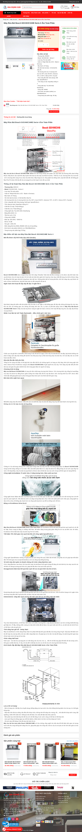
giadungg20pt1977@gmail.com (14, 815)
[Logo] (12, 7)
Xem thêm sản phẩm (72, 741)
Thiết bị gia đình (39, 802)
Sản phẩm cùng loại (12, 741)
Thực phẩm (38, 813)
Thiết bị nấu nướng (40, 796)
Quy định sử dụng (63, 802)
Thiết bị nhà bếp (39, 800)
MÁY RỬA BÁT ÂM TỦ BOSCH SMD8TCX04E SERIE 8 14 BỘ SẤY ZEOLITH (12, 763)
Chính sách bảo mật (63, 796)
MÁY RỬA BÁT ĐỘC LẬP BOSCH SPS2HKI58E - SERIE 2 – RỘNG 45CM (31, 763)
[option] (8, 66)
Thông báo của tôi (74, 1)
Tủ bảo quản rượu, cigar (41, 809)
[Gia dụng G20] (9, 787)
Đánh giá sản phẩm (12, 735)
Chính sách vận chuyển (64, 798)
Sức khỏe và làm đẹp (41, 804)
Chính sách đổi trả (63, 800)
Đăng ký (72, 775)
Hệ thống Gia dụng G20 (9, 1)
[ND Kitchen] (69, 66)
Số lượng (40, 41)
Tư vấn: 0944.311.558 (45, 1)
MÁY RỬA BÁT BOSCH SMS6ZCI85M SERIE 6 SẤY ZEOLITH (49, 763)
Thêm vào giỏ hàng (53, 111)
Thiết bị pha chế (39, 798)
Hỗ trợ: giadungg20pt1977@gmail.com (27, 1)
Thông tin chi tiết (10, 117)
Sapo (31, 830)
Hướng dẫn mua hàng (24, 117)
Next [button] (33, 66)
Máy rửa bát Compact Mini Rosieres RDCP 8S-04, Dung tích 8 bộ (69, 763)
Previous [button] (5, 66)
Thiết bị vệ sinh (39, 811)
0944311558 (9, 813)
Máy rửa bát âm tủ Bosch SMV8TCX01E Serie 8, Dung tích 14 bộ (18, 820)
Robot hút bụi (39, 806)
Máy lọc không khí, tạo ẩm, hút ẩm (44, 808)
